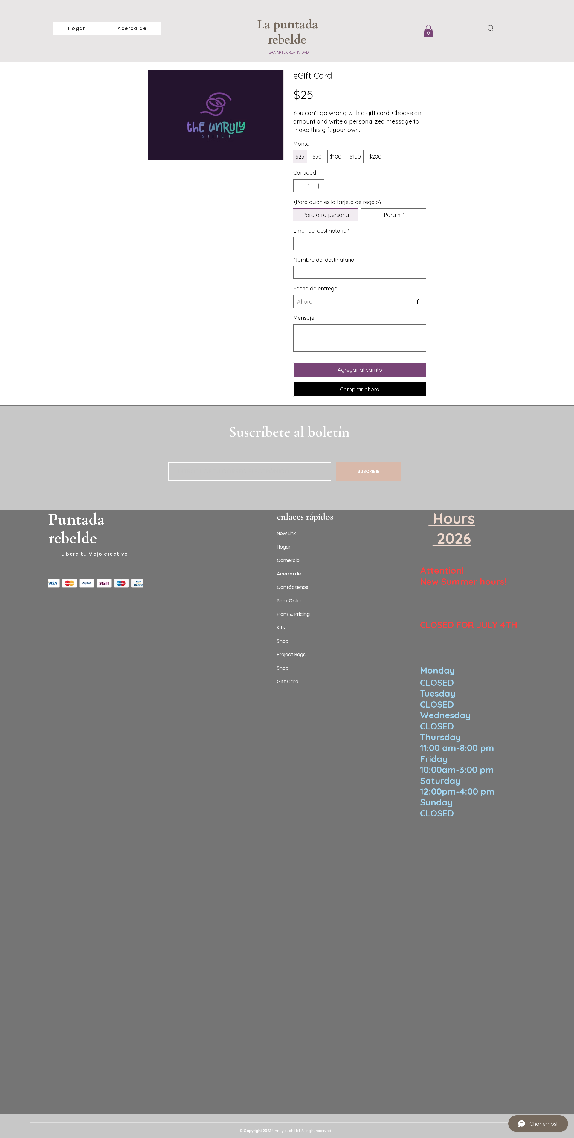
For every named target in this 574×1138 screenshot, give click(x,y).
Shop (282, 641)
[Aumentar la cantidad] (318, 186)
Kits (281, 627)
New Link (286, 533)
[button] (428, 31)
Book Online (290, 600)
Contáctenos (292, 587)
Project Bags (291, 654)
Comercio (288, 560)
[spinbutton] (308, 186)
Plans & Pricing (293, 614)
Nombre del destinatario (323, 259)
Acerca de (289, 573)
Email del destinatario (321, 230)
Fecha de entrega (315, 288)
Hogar (284, 546)
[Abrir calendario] (419, 301)
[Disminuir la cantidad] (298, 186)
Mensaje (303, 317)
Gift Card (287, 681)
